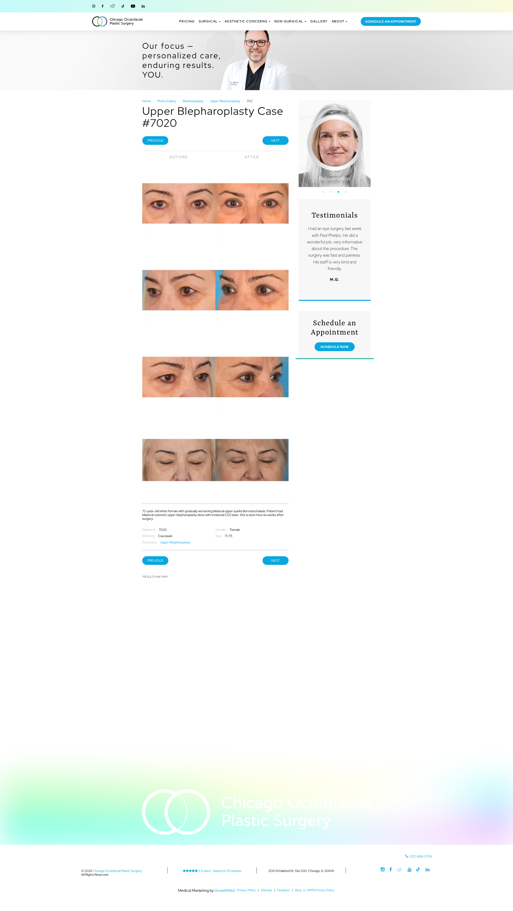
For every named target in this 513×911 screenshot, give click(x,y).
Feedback (283, 890)
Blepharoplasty (193, 101)
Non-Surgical (289, 21)
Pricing (187, 21)
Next (275, 140)
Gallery (319, 21)
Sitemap (266, 890)
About (338, 21)
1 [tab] (323, 192)
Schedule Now (335, 347)
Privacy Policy (246, 890)
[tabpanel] (335, 143)
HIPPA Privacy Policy (320, 890)
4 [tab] (346, 192)
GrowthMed (225, 890)
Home (146, 101)
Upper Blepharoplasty (225, 101)
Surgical (209, 21)
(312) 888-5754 (420, 856)
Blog (298, 890)
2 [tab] (331, 192)
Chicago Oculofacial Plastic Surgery (117, 21)
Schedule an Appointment (390, 21)
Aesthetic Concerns (246, 21)
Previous (155, 140)
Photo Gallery (166, 101)
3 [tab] (338, 192)
